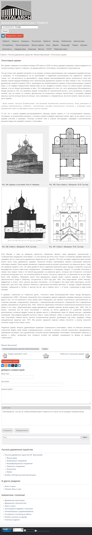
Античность (7, 49)
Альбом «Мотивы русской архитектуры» (20, 475)
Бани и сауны (10, 486)
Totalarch (5, 41)
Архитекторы (79, 41)
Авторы (56, 41)
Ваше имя (5, 374)
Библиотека (66, 41)
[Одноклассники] (6, 365)
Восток (41, 49)
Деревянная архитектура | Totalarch (24, 22)
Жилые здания (38, 45)
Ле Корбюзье (7, 45)
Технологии (36, 41)
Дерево (56, 45)
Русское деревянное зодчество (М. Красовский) (23, 455)
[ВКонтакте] (2, 365)
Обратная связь (60, 49)
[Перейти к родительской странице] (46, 356)
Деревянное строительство (15, 503)
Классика (32, 49)
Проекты (47, 41)
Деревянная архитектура (15, 500)
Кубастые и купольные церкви (72, 354)
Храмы (45, 349)
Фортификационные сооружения (20, 463)
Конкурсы (25, 41)
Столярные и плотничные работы (18, 514)
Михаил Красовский (9, 345)
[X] (12, 365)
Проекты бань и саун (13, 489)
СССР (49, 49)
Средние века (20, 49)
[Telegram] (19, 365)
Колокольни (11, 469)
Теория (75, 45)
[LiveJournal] (16, 365)
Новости (15, 41)
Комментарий (7, 389)
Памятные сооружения (16, 466)
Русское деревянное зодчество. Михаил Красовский (28, 55)
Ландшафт (65, 45)
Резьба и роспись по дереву (16, 517)
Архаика (83, 45)
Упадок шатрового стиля (17, 354)
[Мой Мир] (9, 365)
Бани (48, 45)
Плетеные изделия (12, 520)
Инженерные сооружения (17, 461)
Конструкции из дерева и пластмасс (19, 509)
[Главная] (16, 10)
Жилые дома (12, 458)
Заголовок (5, 381)
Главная (3, 55)
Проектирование (22, 45)
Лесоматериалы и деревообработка (19, 511)
